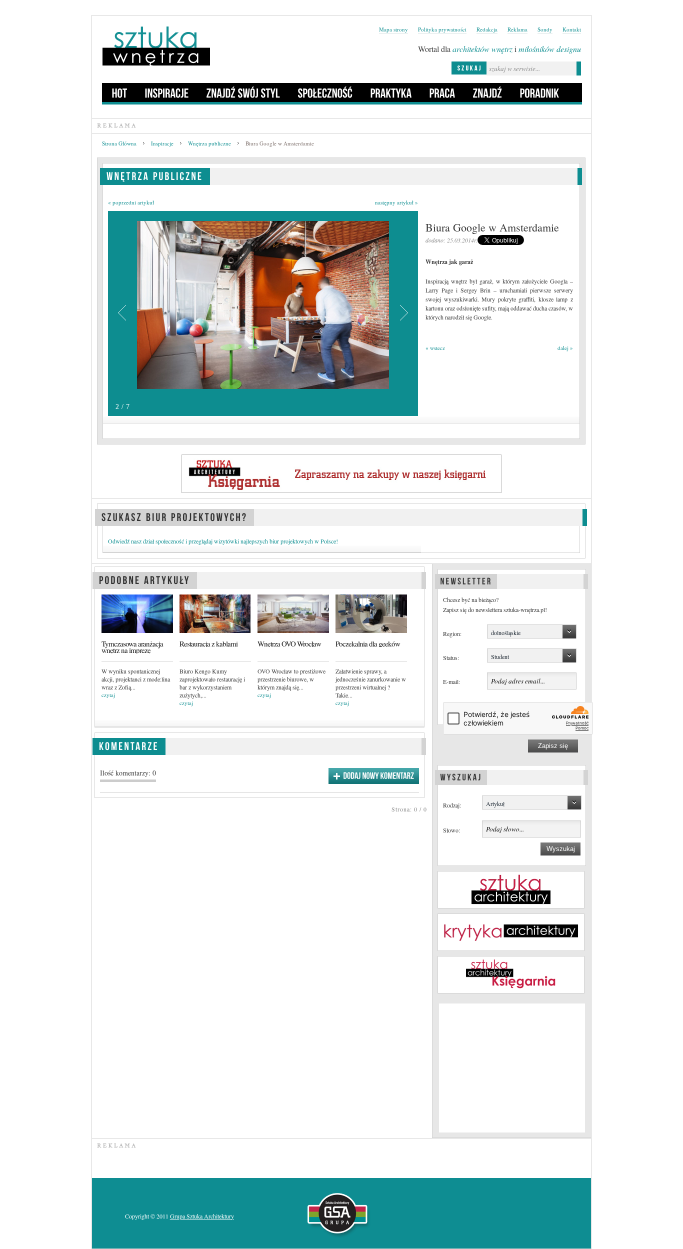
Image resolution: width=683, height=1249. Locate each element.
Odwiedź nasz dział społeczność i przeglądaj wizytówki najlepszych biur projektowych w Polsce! (223, 541)
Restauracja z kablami (209, 643)
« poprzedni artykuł (131, 202)
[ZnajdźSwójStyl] (244, 92)
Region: (452, 634)
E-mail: (451, 682)
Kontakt (571, 29)
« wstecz (435, 348)
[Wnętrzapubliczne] (155, 175)
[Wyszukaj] (461, 776)
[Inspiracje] (167, 92)
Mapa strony (393, 29)
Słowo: (451, 830)
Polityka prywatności (442, 29)
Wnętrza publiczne (209, 143)
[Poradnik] (539, 92)
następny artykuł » (396, 202)
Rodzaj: (452, 805)
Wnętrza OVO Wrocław (289, 643)
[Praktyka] (391, 92)
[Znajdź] (488, 92)
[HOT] (119, 92)
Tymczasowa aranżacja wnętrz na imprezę (132, 647)
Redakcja (487, 29)
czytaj (108, 694)
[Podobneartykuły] (144, 579)
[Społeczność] (325, 92)
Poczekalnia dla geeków (368, 643)
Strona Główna (119, 143)
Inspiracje (162, 143)
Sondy (545, 29)
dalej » (565, 348)
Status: (451, 658)
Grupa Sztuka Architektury (202, 1216)
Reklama (518, 29)
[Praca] (442, 92)
